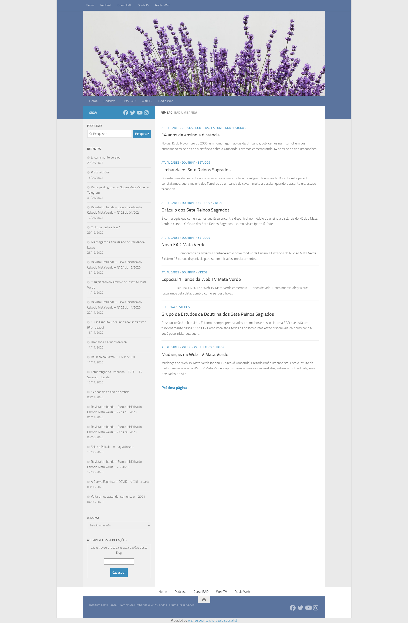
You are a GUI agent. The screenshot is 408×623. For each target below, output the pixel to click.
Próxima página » (176, 387)
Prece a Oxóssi (100, 172)
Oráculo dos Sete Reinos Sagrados (196, 210)
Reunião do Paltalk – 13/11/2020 (113, 357)
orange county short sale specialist (212, 620)
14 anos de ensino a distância (191, 135)
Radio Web (162, 5)
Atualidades (170, 128)
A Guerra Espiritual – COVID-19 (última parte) (120, 482)
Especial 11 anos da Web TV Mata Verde (201, 279)
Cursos (187, 128)
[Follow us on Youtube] (139, 112)
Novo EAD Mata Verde (183, 244)
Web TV (143, 5)
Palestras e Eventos (197, 347)
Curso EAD (125, 5)
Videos (217, 203)
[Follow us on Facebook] (125, 112)
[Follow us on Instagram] (146, 112)
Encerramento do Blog (105, 157)
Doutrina (202, 128)
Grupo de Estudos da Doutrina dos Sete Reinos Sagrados (218, 314)
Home (90, 5)
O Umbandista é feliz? (105, 227)
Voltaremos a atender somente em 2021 (118, 497)
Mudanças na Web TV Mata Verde (195, 354)
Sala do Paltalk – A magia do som (112, 447)
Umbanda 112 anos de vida (109, 342)
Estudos (239, 128)
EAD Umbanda (221, 128)
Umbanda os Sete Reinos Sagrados (196, 170)
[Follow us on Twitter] (132, 112)
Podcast (106, 5)
